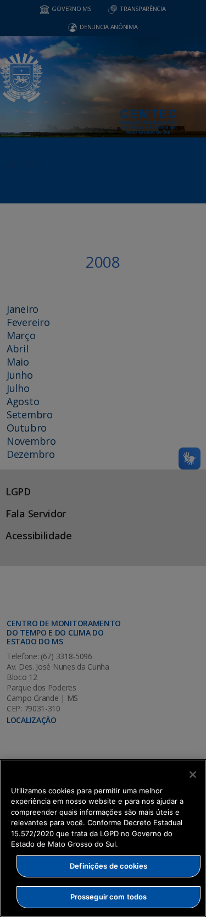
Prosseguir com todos (108, 896)
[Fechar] (193, 775)
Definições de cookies (108, 865)
